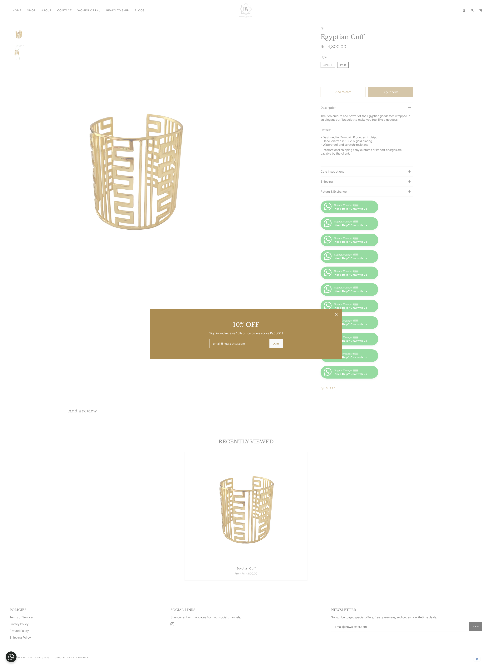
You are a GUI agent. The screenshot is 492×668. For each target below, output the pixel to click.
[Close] (336, 314)
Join (276, 343)
